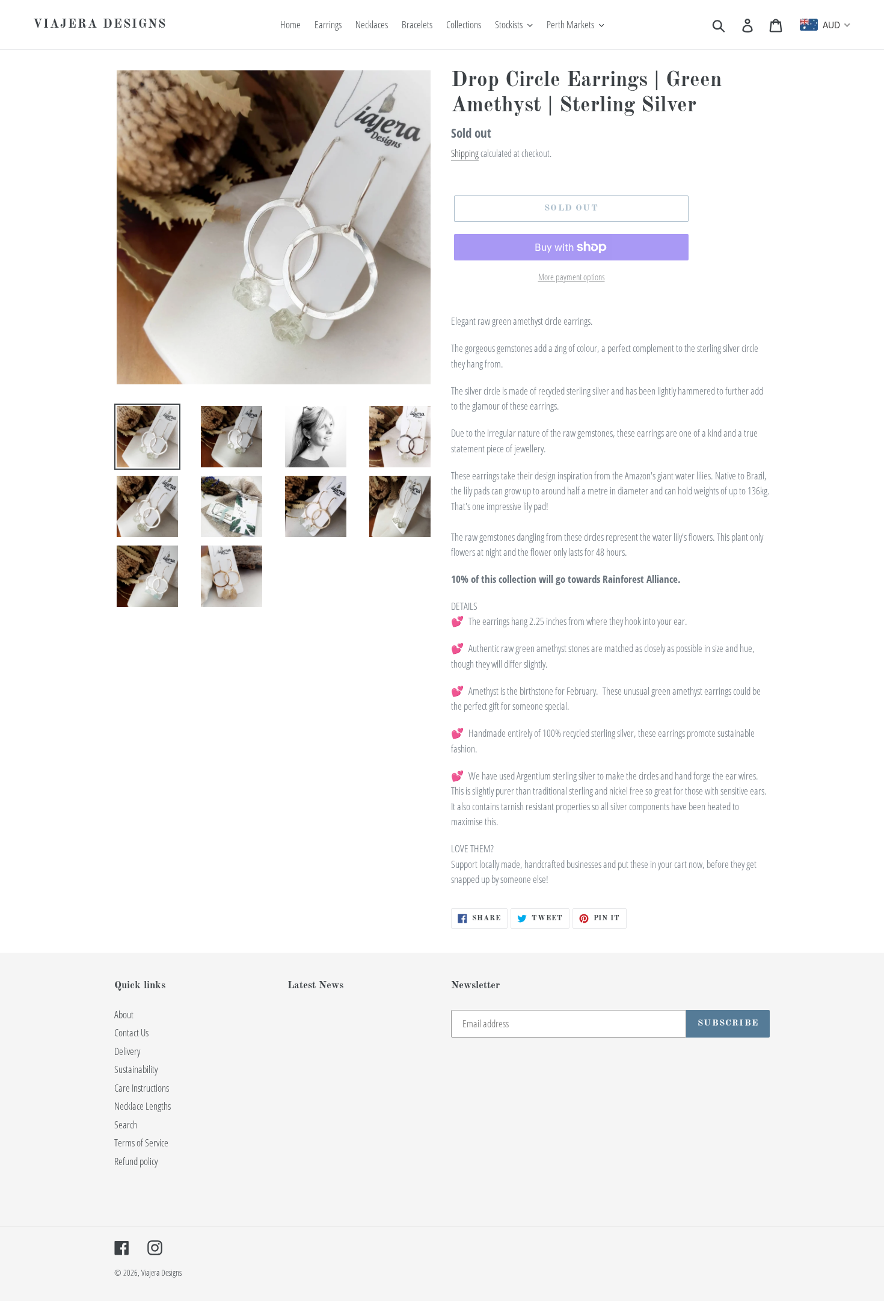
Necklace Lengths (142, 1106)
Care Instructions (141, 1088)
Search (125, 1124)
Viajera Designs (100, 25)
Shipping (465, 153)
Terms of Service (141, 1142)
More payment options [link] (571, 277)
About (124, 1014)
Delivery (127, 1051)
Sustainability (136, 1069)
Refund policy (136, 1161)
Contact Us (131, 1032)
